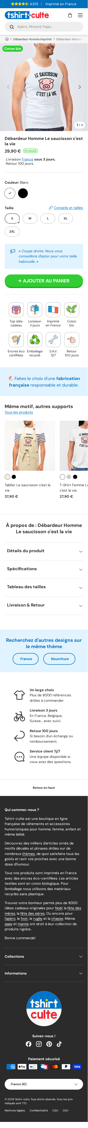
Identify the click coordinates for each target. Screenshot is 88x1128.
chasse (57, 918)
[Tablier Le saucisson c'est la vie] (30, 446)
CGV (66, 1110)
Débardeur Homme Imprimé (32, 39)
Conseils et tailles (68, 207)
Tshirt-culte (22, 1099)
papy (8, 924)
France (27, 159)
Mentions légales (15, 1110)
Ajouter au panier (46, 281)
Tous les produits (19, 412)
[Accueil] (7, 39)
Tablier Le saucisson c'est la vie (27, 488)
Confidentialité (39, 1110)
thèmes (28, 853)
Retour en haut (44, 788)
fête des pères (32, 913)
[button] (70, 15)
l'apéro (10, 918)
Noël (58, 908)
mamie (23, 924)
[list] (44, 87)
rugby (37, 918)
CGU (55, 1110)
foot (24, 918)
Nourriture (60, 659)
